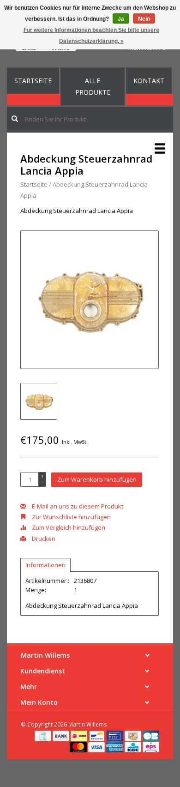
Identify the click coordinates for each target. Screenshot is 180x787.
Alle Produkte (92, 86)
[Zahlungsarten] (44, 735)
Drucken (42, 538)
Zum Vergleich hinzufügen (67, 527)
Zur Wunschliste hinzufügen (70, 517)
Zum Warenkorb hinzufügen (97, 479)
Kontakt (148, 80)
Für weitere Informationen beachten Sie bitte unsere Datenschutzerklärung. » (91, 35)
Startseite (33, 80)
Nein (144, 19)
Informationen (45, 565)
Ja (121, 19)
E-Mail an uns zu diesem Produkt (76, 506)
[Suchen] (15, 118)
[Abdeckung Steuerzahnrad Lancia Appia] (89, 300)
